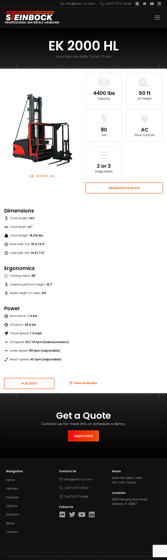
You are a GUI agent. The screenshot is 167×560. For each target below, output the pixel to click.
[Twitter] (144, 3)
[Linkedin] (159, 3)
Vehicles (12, 489)
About (10, 523)
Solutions (12, 514)
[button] (157, 17)
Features (12, 497)
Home (10, 480)
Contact (12, 532)
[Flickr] (137, 3)
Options (11, 506)
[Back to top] (159, 547)
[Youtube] (152, 3)
